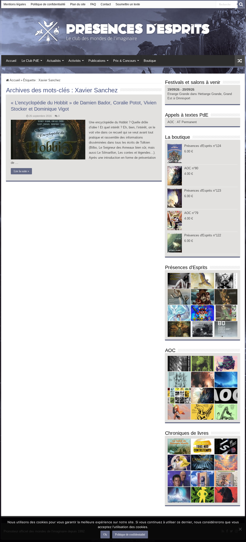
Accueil (11, 61)
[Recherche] (241, 4)
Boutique (150, 61)
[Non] (240, 529)
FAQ (93, 4)
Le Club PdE (30, 61)
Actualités (54, 61)
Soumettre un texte (128, 4)
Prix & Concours (124, 61)
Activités (74, 61)
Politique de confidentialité (48, 4)
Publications (96, 61)
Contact (106, 4)
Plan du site (78, 4)
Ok (105, 534)
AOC (171, 122)
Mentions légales (15, 4)
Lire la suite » (21, 171)
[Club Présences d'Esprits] (123, 31)
